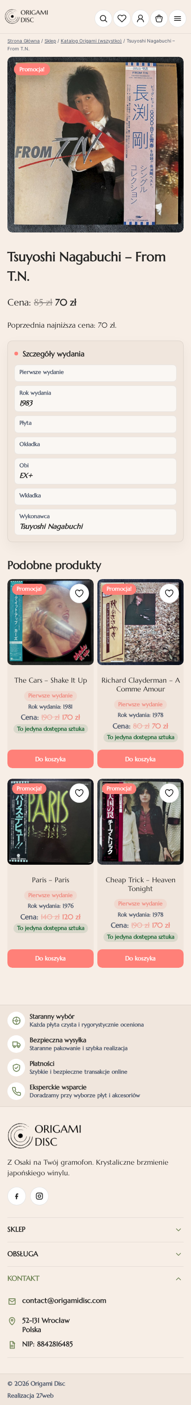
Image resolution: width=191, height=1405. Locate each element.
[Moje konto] (140, 18)
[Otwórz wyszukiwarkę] (103, 18)
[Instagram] (39, 1196)
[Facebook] (16, 1196)
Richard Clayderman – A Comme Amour (141, 684)
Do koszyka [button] (50, 759)
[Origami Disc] (26, 16)
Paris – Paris (50, 880)
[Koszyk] (159, 18)
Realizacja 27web (30, 1395)
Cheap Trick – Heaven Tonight (141, 884)
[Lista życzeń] (122, 18)
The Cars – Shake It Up (50, 680)
